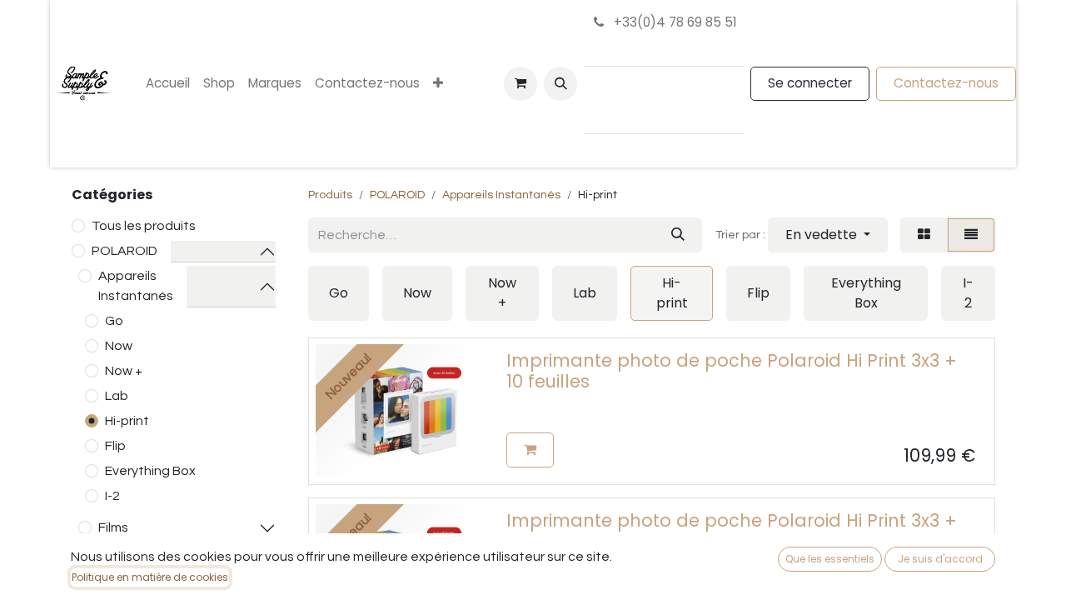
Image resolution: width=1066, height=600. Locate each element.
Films (113, 527)
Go (114, 321)
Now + (123, 371)
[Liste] (971, 235)
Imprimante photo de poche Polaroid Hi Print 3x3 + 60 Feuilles (731, 530)
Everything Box (150, 471)
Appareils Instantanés (135, 285)
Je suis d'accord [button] (940, 559)
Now (118, 345)
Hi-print (127, 421)
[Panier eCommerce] (520, 83)
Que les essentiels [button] (829, 559)
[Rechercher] (678, 235)
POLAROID (124, 251)
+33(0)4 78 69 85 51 (673, 22)
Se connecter (810, 83)
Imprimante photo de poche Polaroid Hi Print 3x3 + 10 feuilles (731, 370)
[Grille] (924, 235)
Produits (330, 195)
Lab (116, 395)
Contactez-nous (946, 83)
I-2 (112, 495)
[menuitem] (168, 84)
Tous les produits (144, 225)
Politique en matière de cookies (150, 577)
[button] (560, 83)
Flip (115, 445)
